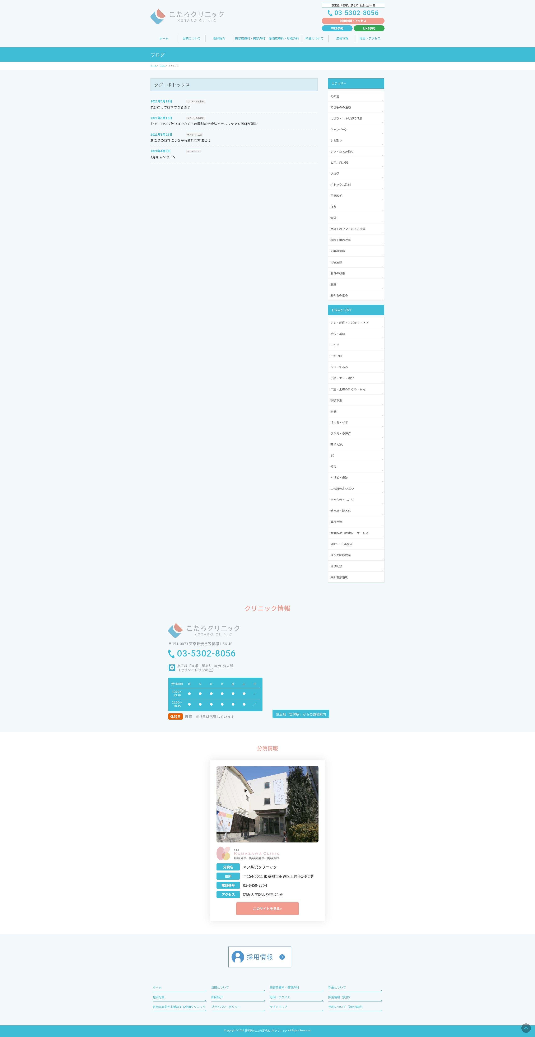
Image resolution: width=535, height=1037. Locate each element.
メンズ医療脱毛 (340, 555)
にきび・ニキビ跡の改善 (346, 118)
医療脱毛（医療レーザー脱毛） (350, 533)
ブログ (334, 173)
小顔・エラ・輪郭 (342, 378)
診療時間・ (353, 21)
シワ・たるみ (339, 367)
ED (332, 455)
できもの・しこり (342, 500)
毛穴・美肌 (337, 334)
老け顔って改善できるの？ (170, 107)
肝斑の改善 (337, 273)
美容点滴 (336, 522)
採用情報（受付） (340, 997)
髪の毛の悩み (339, 295)
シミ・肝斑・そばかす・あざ (349, 323)
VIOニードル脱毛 (341, 544)
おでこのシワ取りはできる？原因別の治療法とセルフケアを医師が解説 (203, 123)
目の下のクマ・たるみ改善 (348, 229)
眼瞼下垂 (336, 400)
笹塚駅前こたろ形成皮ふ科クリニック (266, 1030)
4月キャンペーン (163, 156)
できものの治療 (340, 107)
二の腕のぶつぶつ (342, 488)
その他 (334, 96)
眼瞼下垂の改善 (340, 240)
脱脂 (333, 284)
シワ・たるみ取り (195, 101)
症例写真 (158, 997)
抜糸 (333, 207)
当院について (220, 987)
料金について (337, 987)
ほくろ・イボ (339, 422)
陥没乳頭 (336, 566)
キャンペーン (193, 151)
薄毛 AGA (338, 444)
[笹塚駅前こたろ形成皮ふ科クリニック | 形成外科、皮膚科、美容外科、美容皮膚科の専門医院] (187, 19)
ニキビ (334, 345)
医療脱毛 (336, 195)
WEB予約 (337, 28)
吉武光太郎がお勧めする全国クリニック (179, 1007)
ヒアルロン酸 (339, 162)
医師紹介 (217, 997)
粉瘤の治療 (337, 251)
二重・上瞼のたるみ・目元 (348, 389)
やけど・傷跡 (339, 477)
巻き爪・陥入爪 (340, 511)
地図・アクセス (280, 997)
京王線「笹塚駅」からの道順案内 (301, 714)
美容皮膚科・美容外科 (284, 987)
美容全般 (336, 262)
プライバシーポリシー (226, 1007)
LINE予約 (369, 28)
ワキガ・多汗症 (340, 433)
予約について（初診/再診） (346, 1007)
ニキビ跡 (336, 356)
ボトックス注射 (194, 135)
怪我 (333, 466)
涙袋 (333, 218)
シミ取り (336, 140)
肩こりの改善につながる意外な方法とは (180, 140)
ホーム (157, 987)
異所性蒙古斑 (339, 577)
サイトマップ (278, 1007)
